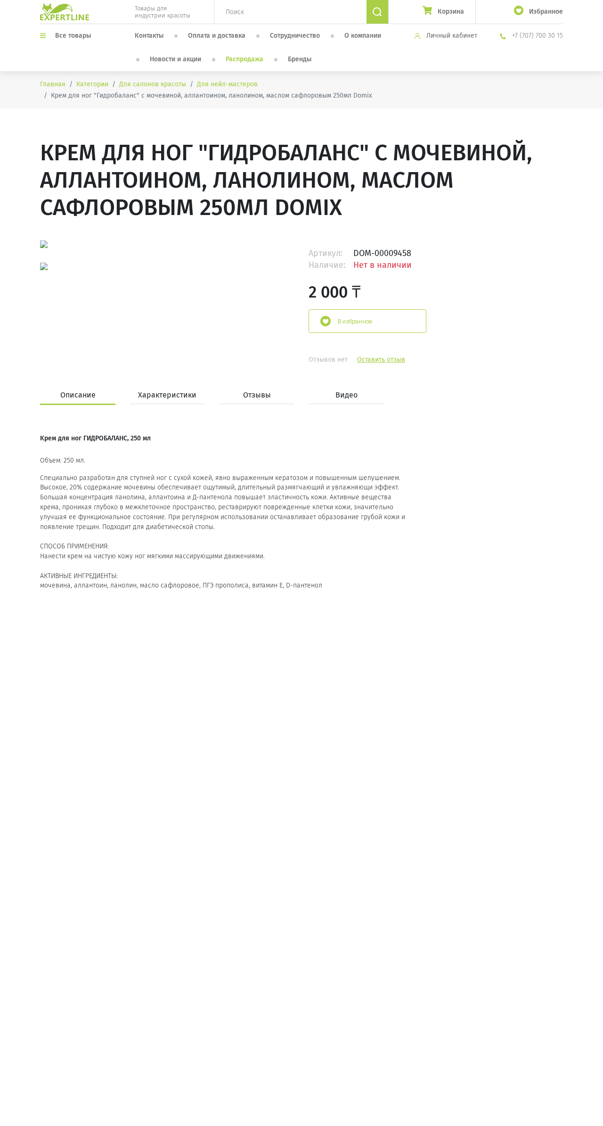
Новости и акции (175, 59)
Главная (52, 84)
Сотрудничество (295, 36)
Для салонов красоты (152, 84)
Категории (92, 84)
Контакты (149, 36)
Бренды (299, 59)
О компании (362, 36)
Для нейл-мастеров (227, 84)
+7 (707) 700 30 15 (536, 36)
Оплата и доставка (216, 36)
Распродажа (244, 59)
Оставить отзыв (381, 360)
